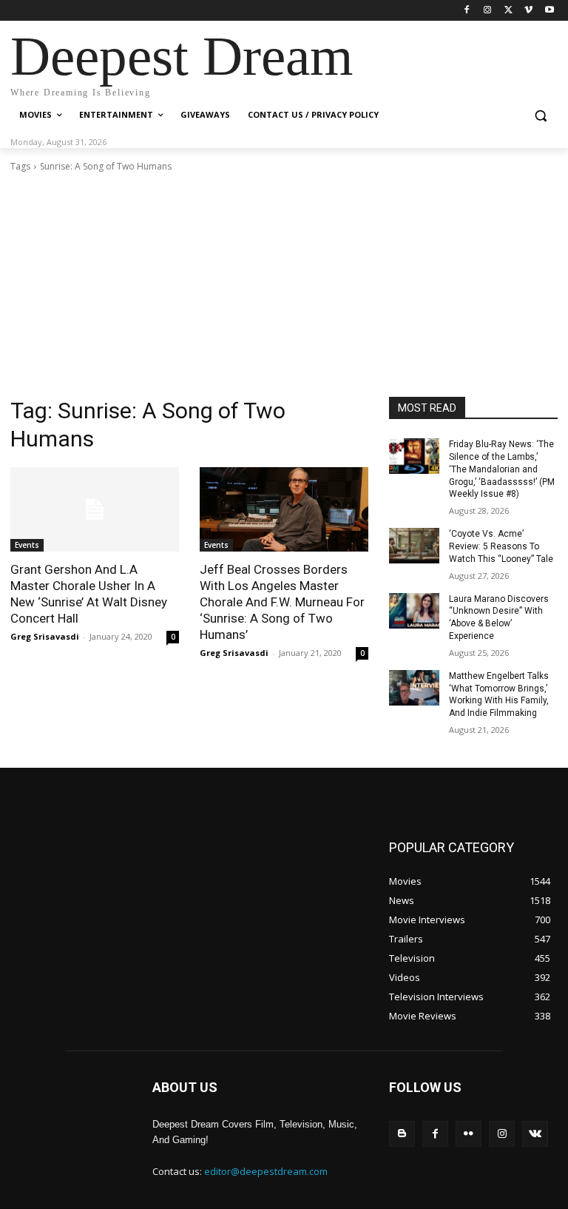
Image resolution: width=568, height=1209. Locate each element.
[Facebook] (467, 10)
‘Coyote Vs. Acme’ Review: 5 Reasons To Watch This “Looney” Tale (501, 546)
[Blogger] (402, 1134)
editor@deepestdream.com (266, 1171)
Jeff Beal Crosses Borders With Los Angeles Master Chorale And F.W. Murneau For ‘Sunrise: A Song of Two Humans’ (282, 602)
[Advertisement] (284, 285)
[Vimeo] (528, 10)
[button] (540, 115)
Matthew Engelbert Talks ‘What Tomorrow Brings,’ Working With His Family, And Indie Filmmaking (499, 694)
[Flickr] (468, 1134)
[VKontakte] (535, 1134)
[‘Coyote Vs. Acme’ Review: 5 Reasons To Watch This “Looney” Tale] (414, 545)
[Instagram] (487, 10)
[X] (508, 10)
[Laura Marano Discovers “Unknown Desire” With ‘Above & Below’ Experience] (414, 611)
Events (27, 545)
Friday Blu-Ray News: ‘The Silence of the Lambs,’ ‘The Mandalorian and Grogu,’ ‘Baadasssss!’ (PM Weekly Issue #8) (502, 469)
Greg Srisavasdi (44, 636)
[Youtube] (549, 10)
